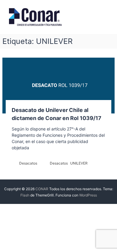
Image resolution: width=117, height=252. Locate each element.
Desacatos (28, 163)
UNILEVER (79, 163)
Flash (24, 195)
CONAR (41, 189)
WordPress (88, 195)
